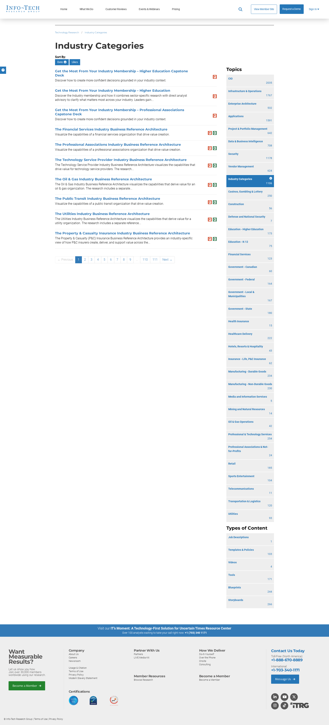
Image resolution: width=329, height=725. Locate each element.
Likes (75, 62)
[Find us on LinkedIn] (275, 697)
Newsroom (75, 661)
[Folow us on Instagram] (275, 705)
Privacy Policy (76, 674)
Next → (167, 259)
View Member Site (264, 9)
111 (155, 259)
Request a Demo (291, 9)
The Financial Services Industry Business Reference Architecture (111, 129)
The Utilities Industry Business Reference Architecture (102, 214)
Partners (138, 654)
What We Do (86, 9)
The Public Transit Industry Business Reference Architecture (107, 199)
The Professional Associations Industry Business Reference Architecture (118, 144)
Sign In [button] (313, 9)
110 (145, 259)
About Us (74, 654)
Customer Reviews (115, 9)
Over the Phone (207, 657)
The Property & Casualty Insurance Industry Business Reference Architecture (122, 233)
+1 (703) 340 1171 (196, 632)
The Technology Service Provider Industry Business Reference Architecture (121, 160)
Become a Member (25, 686)
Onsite (202, 661)
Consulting (205, 664)
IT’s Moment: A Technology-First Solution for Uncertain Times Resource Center (171, 628)
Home (63, 9)
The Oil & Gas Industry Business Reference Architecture (103, 179)
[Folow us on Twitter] (294, 697)
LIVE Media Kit (141, 657)
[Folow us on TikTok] (284, 705)
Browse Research (143, 679)
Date (60, 62)
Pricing (176, 9)
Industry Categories (96, 32)
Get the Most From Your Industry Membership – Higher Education (112, 90)
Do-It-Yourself (206, 654)
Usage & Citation (78, 667)
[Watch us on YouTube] (284, 697)
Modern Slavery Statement (83, 678)
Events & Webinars (149, 9)
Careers (73, 657)
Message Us (283, 679)
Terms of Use (76, 671)
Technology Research (67, 32)
